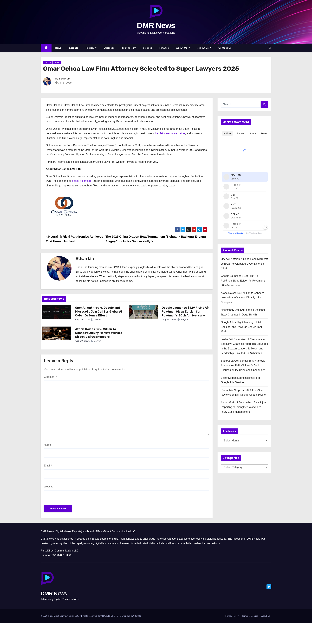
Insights (73, 47)
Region (90, 47)
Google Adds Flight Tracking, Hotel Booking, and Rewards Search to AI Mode (241, 327)
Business (109, 47)
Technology (129, 47)
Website (48, 486)
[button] (270, 47)
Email (48, 465)
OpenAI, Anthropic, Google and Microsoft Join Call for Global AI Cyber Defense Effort (98, 311)
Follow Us (203, 47)
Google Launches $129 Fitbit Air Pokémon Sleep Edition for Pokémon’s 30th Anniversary (185, 311)
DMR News (156, 25)
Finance (164, 47)
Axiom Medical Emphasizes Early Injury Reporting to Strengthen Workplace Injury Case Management (243, 407)
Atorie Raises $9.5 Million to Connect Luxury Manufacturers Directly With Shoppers (98, 333)
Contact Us (225, 47)
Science (147, 47)
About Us (182, 47)
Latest (48, 63)
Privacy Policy (232, 616)
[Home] (46, 48)
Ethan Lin (64, 78)
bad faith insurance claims (170, 133)
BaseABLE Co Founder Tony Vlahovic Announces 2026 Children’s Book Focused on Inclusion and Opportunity (243, 365)
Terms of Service (250, 616)
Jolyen (97, 319)
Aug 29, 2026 (82, 319)
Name (48, 444)
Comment (50, 376)
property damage (81, 180)
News (58, 47)
